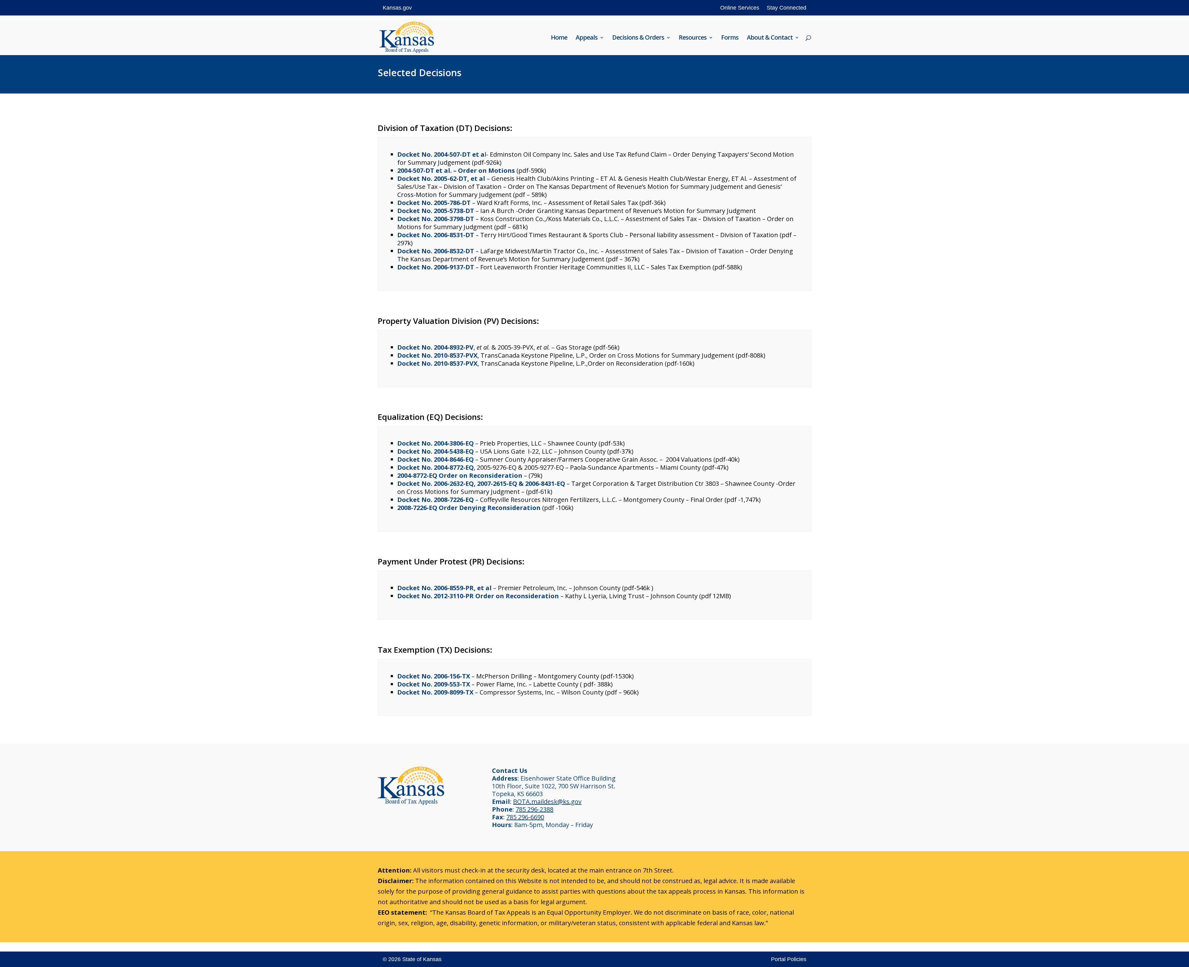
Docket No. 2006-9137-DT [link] (435, 267)
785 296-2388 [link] (534, 809)
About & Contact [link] (770, 38)
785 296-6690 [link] (525, 817)
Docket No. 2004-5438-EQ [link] (435, 451)
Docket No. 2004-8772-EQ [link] (435, 467)
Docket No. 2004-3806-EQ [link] (435, 443)
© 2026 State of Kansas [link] (412, 959)
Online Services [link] (739, 8)
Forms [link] (729, 38)
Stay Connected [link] (786, 8)
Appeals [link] (587, 38)
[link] (406, 37)
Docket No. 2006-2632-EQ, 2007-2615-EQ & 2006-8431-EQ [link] (481, 483)
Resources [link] (693, 38)
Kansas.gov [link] (397, 8)
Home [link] (559, 38)
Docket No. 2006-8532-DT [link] (435, 251)
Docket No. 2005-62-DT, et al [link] (441, 178)
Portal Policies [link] (788, 959)
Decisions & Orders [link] (638, 38)
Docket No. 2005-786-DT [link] (434, 202)
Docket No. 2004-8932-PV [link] (435, 347)
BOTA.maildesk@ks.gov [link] (547, 801)
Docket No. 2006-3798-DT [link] (435, 219)
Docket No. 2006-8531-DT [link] (435, 235)
